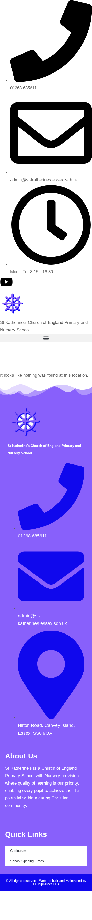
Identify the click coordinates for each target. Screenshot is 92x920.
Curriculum (18, 851)
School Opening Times (27, 861)
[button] (46, 338)
